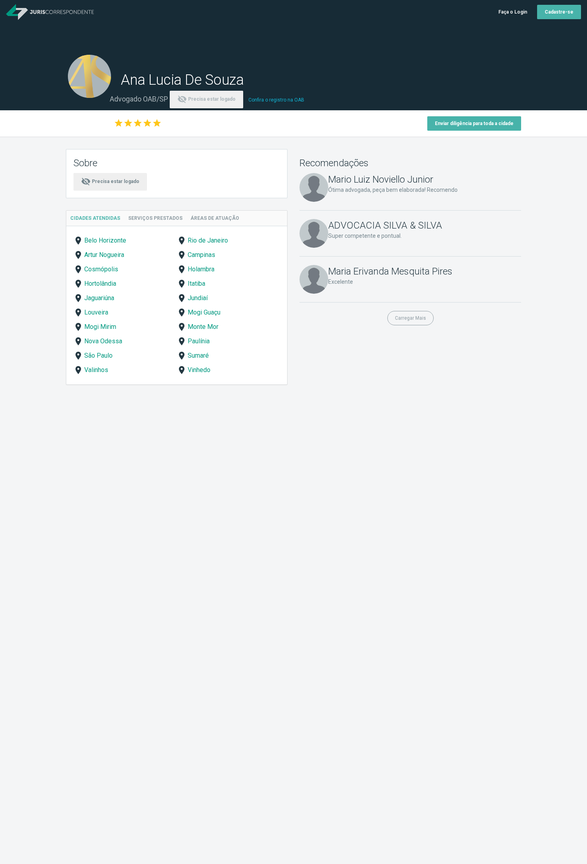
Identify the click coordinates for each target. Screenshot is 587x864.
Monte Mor (203, 326)
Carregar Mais (410, 318)
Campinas (201, 255)
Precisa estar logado (206, 99)
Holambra (201, 269)
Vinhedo (199, 370)
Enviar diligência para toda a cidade (474, 123)
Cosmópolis (101, 269)
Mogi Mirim (100, 326)
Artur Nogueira (104, 255)
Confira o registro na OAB (276, 100)
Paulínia (199, 341)
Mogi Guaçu (204, 312)
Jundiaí (198, 298)
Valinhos (96, 370)
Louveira (96, 312)
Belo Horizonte (105, 240)
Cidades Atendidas (95, 218)
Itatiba (196, 283)
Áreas (214, 218)
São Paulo (98, 355)
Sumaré (198, 355)
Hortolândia (100, 283)
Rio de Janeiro (208, 240)
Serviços (155, 218)
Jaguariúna (99, 298)
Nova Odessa (103, 341)
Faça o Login (512, 12)
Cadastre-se (559, 12)
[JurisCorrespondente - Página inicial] (50, 12)
